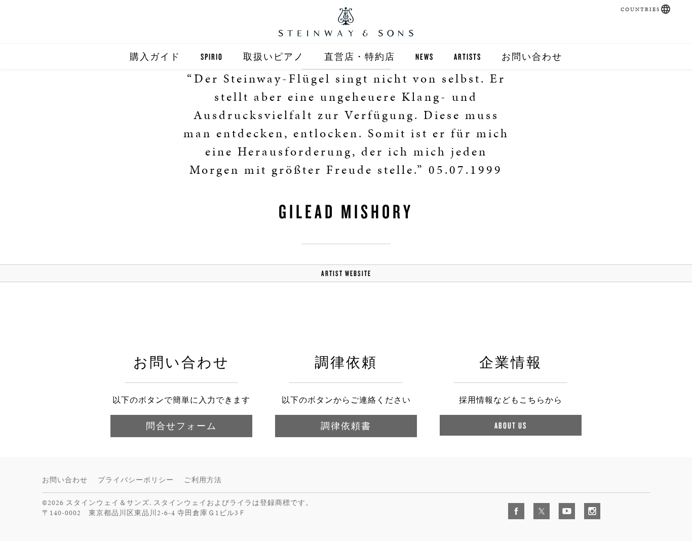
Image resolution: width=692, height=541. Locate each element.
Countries (640, 9)
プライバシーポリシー (136, 480)
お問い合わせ (532, 56)
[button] (666, 9)
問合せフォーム (181, 425)
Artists (467, 56)
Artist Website (346, 273)
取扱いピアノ (273, 56)
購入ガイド (155, 56)
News (424, 56)
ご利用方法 (203, 480)
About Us (510, 425)
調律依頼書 (346, 425)
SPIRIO (212, 56)
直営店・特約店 (359, 56)
